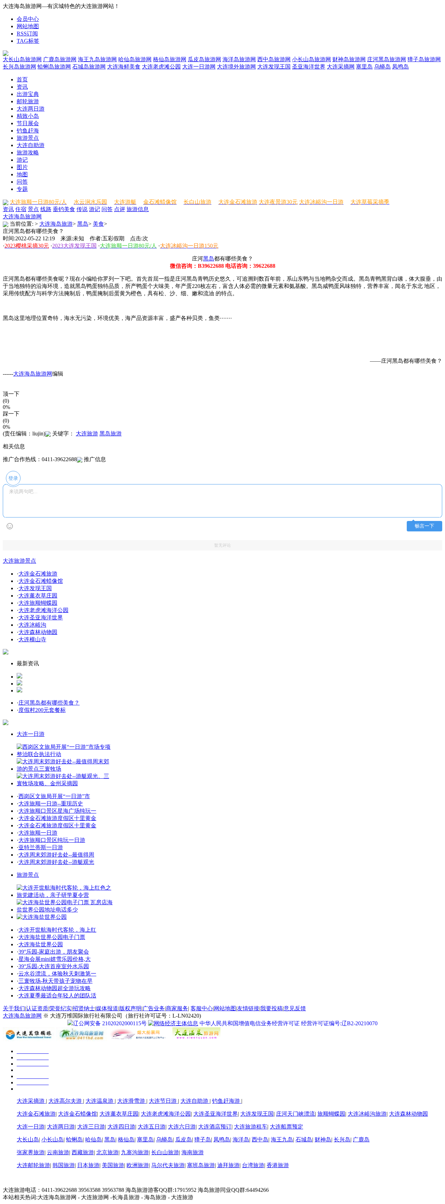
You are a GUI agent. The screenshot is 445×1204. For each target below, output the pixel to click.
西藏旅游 (83, 1152)
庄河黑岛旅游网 (386, 59)
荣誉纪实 (60, 1008)
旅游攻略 (28, 152)
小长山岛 (52, 1139)
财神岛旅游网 (349, 59)
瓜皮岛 (183, 1139)
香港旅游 (278, 1165)
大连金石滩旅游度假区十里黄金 (57, 818)
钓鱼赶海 (28, 131)
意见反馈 (295, 1008)
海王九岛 (282, 1139)
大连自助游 (30, 145)
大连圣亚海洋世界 (40, 617)
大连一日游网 (199, 67)
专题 (22, 189)
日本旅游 (88, 1165)
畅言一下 (424, 526)
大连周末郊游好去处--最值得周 (56, 855)
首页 (22, 79)
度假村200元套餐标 (42, 710)
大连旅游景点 (19, 561)
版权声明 (130, 1008)
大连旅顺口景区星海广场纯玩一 (57, 811)
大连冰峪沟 (32, 625)
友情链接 (248, 1008)
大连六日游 (182, 1127)
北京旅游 (107, 1152)
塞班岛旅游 (201, 1165)
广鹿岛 (361, 1139)
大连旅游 (87, 433)
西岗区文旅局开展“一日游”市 (54, 796)
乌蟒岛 (382, 67)
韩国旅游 (63, 1165)
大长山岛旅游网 (22, 59)
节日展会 (28, 123)
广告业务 (154, 1008)
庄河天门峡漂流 (295, 1114)
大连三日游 (91, 1127)
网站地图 (28, 26)
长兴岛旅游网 (19, 67)
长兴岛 (342, 1139)
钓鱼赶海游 (226, 1101)
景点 (33, 209)
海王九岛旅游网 (97, 59)
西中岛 (260, 1139)
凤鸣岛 (400, 67)
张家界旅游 (30, 1152)
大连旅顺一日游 (37, 833)
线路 (45, 209)
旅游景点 (28, 138)
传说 (82, 209)
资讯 (22, 87)
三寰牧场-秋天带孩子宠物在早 (55, 981)
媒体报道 (107, 1008)
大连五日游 (151, 1127)
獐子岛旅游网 (424, 59)
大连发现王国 (274, 67)
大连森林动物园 (37, 632)
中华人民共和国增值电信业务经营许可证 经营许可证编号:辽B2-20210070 (289, 1023)
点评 (119, 209)
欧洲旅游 (138, 1165)
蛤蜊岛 (74, 1139)
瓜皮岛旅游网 (204, 59)
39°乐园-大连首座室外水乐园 (53, 966)
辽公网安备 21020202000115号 (110, 1023)
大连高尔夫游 (65, 1101)
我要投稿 (271, 1008)
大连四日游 (121, 1127)
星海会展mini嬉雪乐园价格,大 (54, 959)
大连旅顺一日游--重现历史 (50, 803)
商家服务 (177, 1008)
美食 (69, 209)
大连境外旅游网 (236, 67)
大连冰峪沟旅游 (367, 1114)
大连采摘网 (341, 67)
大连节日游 (163, 1101)
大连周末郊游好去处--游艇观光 (56, 862)
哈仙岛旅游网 (135, 59)
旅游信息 (138, 209)
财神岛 (323, 1139)
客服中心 (202, 1008)
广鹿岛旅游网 (59, 59)
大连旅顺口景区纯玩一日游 (51, 840)
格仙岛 (126, 1139)
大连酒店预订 (215, 1127)
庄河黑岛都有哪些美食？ (49, 703)
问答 (22, 182)
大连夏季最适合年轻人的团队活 (57, 995)
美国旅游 (113, 1165)
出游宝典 (28, 94)
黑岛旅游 (110, 433)
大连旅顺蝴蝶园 (37, 603)
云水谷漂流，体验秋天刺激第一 (57, 974)
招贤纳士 (84, 1008)
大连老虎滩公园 (161, 67)
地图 (22, 174)
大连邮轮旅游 (33, 1165)
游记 (22, 160)
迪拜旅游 (228, 1165)
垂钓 (58, 209)
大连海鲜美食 (123, 67)
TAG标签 (28, 41)
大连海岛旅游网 (22, 216)
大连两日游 (30, 109)
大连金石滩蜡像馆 (40, 581)
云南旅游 (58, 1152)
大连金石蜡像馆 (77, 1114)
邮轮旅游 (28, 101)
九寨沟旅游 (135, 1152)
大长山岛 (28, 1139)
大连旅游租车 (250, 1127)
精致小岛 (28, 116)
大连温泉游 (100, 1101)
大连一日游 (30, 734)
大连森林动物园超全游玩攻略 (54, 988)
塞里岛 (364, 67)
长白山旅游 (165, 1152)
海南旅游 (192, 1152)
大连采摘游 (31, 1101)
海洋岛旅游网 (239, 59)
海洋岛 (241, 1139)
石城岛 (304, 1139)
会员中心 (28, 19)
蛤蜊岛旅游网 (54, 67)
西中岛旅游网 (274, 59)
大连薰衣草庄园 (37, 596)
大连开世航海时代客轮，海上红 (57, 930)
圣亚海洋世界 (308, 67)
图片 (22, 167)
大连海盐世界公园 (40, 944)
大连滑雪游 (131, 1101)
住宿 (20, 209)
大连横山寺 (32, 639)
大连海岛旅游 (56, 224)
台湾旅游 (253, 1165)
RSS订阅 (27, 34)
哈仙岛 (93, 1139)
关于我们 (14, 1008)
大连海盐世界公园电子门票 (51, 937)
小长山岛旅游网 (311, 59)
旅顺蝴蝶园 (331, 1114)
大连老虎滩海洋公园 (43, 610)
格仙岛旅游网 (169, 59)
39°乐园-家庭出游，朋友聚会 (53, 952)
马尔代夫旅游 (168, 1165)
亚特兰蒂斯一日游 (40, 847)
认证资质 (37, 1008)
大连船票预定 (286, 1127)
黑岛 (82, 224)
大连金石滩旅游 (37, 574)
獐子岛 (202, 1139)
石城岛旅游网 (89, 67)
